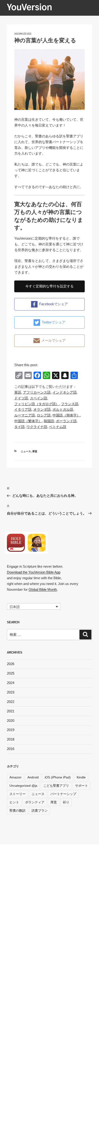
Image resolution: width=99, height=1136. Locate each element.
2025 (10, 673)
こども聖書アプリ (56, 785)
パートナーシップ (63, 794)
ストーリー (17, 794)
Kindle (81, 777)
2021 (10, 711)
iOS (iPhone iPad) (58, 777)
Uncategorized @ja (23, 785)
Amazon (15, 777)
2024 (10, 683)
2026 (10, 664)
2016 (10, 749)
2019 (10, 730)
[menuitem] (17, 392)
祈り (66, 802)
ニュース (26, 451)
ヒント (14, 802)
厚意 (34, 451)
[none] (34, 606)
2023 (10, 692)
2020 (10, 721)
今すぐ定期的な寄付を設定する (49, 286)
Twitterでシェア (53, 322)
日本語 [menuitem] (14, 607)
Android (33, 777)
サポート (81, 785)
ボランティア (34, 802)
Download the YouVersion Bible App (33, 572)
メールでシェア (53, 340)
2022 (10, 702)
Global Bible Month (43, 589)
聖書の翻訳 (17, 810)
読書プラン (40, 810)
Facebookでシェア (53, 304)
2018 (10, 739)
